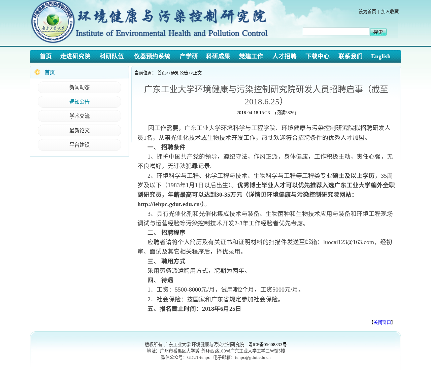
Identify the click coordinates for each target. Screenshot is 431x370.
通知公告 (79, 102)
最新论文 (79, 130)
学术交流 (79, 116)
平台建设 (79, 145)
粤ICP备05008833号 (267, 344)
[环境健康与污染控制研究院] (151, 43)
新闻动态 (79, 87)
